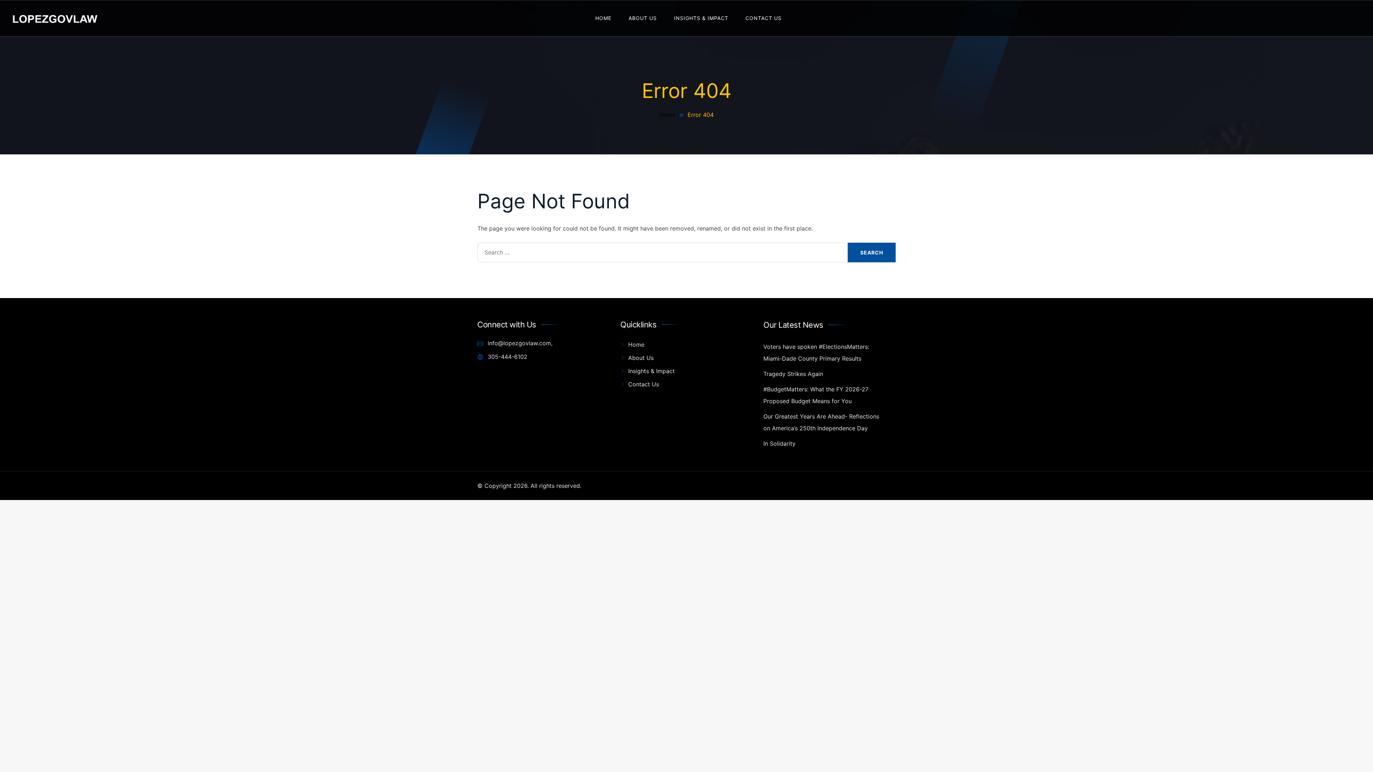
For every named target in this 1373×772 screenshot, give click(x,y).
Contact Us (763, 18)
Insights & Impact (701, 18)
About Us (643, 18)
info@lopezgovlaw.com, (519, 343)
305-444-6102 (506, 356)
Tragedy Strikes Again (793, 373)
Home (603, 18)
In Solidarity (779, 443)
